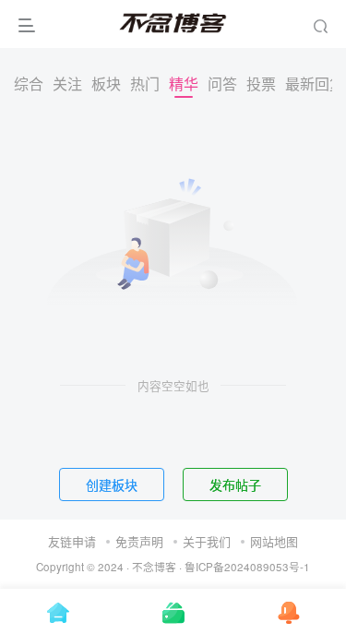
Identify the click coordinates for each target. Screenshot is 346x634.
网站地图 (274, 541)
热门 (145, 83)
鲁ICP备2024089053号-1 (247, 566)
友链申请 (72, 541)
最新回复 (314, 83)
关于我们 (207, 541)
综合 (28, 83)
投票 (261, 83)
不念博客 (154, 566)
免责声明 (139, 541)
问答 (222, 83)
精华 (183, 83)
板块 (106, 83)
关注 (67, 83)
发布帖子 (235, 484)
